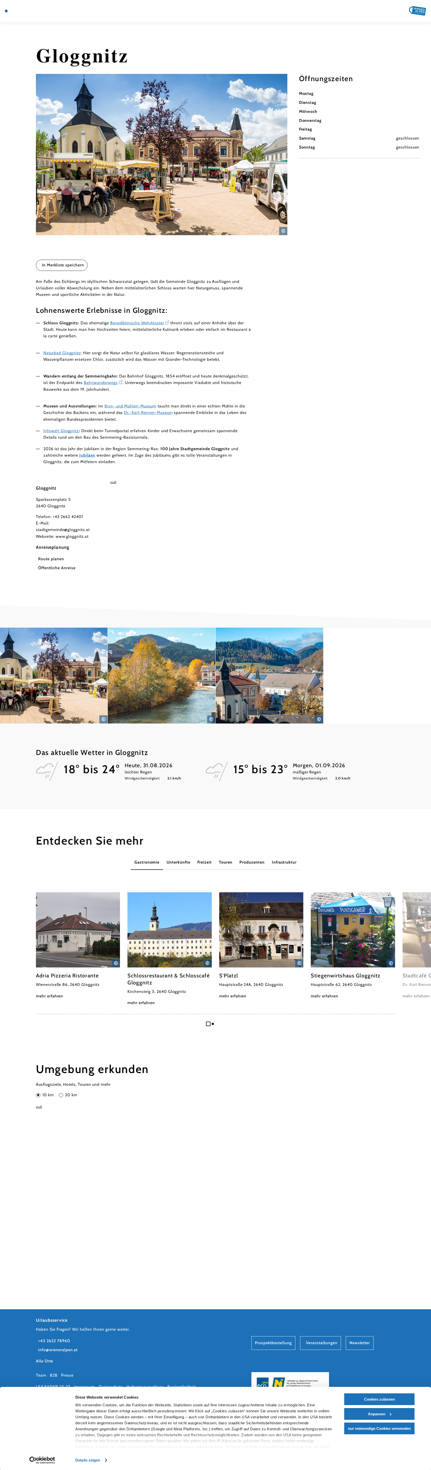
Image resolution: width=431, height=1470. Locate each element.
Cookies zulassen (379, 1399)
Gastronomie (147, 862)
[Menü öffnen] (6, 11)
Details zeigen (87, 1460)
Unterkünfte (178, 862)
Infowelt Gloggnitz (61, 430)
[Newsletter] (26, 11)
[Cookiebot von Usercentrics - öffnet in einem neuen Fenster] (42, 1460)
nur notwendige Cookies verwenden (379, 1428)
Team (41, 1375)
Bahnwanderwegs (100, 382)
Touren (225, 862)
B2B (54, 1375)
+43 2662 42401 (68, 516)
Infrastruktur (284, 862)
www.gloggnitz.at (72, 536)
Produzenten (252, 862)
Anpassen (376, 1414)
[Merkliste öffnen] (33, 11)
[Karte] (19, 11)
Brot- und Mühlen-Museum (130, 406)
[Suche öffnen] (40, 11)
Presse (67, 1375)
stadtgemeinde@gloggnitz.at (63, 529)
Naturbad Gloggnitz (62, 353)
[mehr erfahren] (78, 945)
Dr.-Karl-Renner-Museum (148, 412)
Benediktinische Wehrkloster (137, 323)
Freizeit (204, 862)
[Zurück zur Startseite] (417, 10)
